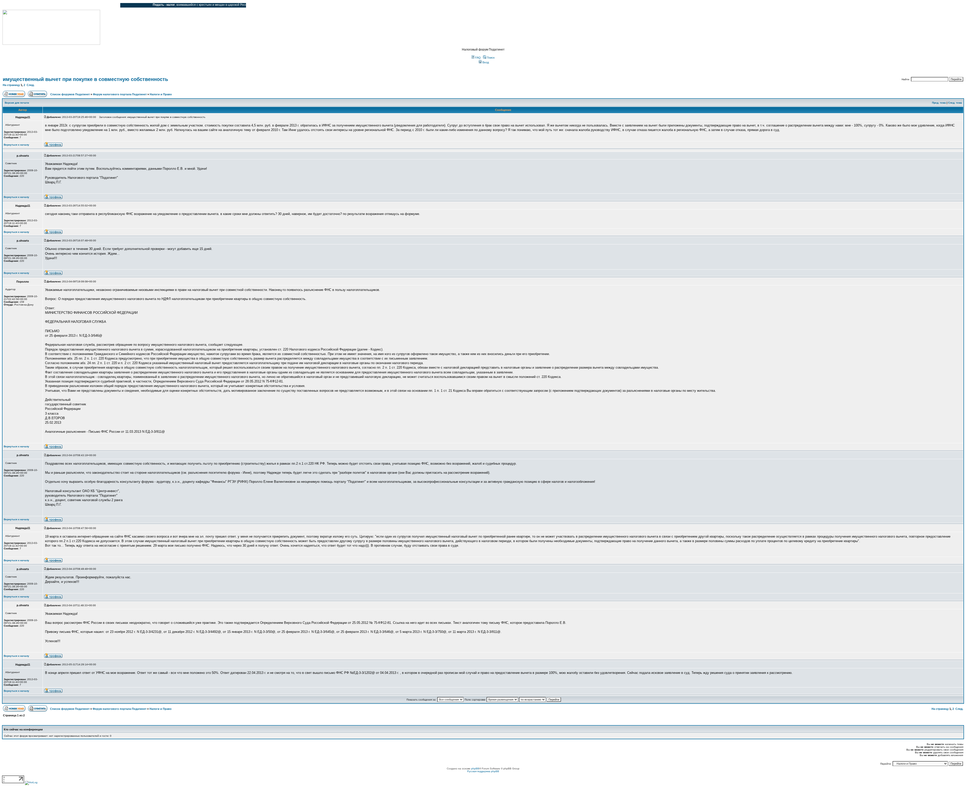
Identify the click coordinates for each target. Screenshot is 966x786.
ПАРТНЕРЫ (74, 5)
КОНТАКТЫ (96, 5)
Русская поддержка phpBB (483, 771)
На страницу (11, 84)
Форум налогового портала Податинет (120, 94)
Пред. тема (939, 102)
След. (30, 84)
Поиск (490, 57)
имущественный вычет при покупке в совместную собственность (85, 79)
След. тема (955, 102)
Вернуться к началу (16, 144)
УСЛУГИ (53, 5)
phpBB (475, 768)
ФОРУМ (14, 5)
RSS (112, 5)
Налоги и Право (161, 94)
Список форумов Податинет (70, 94)
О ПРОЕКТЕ (34, 5)
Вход (485, 62)
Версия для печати (17, 102)
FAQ (477, 57)
